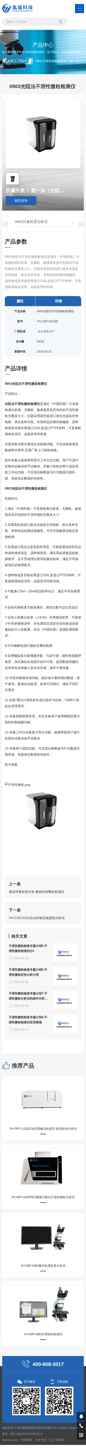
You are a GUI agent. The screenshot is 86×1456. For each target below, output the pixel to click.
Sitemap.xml (10, 1439)
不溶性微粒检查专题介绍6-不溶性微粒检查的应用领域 (28, 1019)
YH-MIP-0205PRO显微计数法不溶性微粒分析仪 (43, 1197)
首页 (10, 61)
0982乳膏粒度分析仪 (31, 222)
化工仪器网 (56, 1439)
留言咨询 (21, 200)
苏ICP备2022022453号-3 (26, 1433)
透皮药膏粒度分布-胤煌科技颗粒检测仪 (36, 891)
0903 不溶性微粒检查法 (50, 61)
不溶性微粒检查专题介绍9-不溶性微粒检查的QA (28, 948)
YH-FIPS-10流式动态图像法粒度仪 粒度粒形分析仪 (43, 1128)
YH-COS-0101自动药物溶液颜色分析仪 (37, 918)
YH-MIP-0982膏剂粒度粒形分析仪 (43, 1265)
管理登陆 (26, 1439)
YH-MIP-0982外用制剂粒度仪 (43, 1334)
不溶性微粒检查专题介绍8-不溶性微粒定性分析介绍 (28, 972)
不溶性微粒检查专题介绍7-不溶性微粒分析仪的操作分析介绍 (28, 996)
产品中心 (24, 61)
